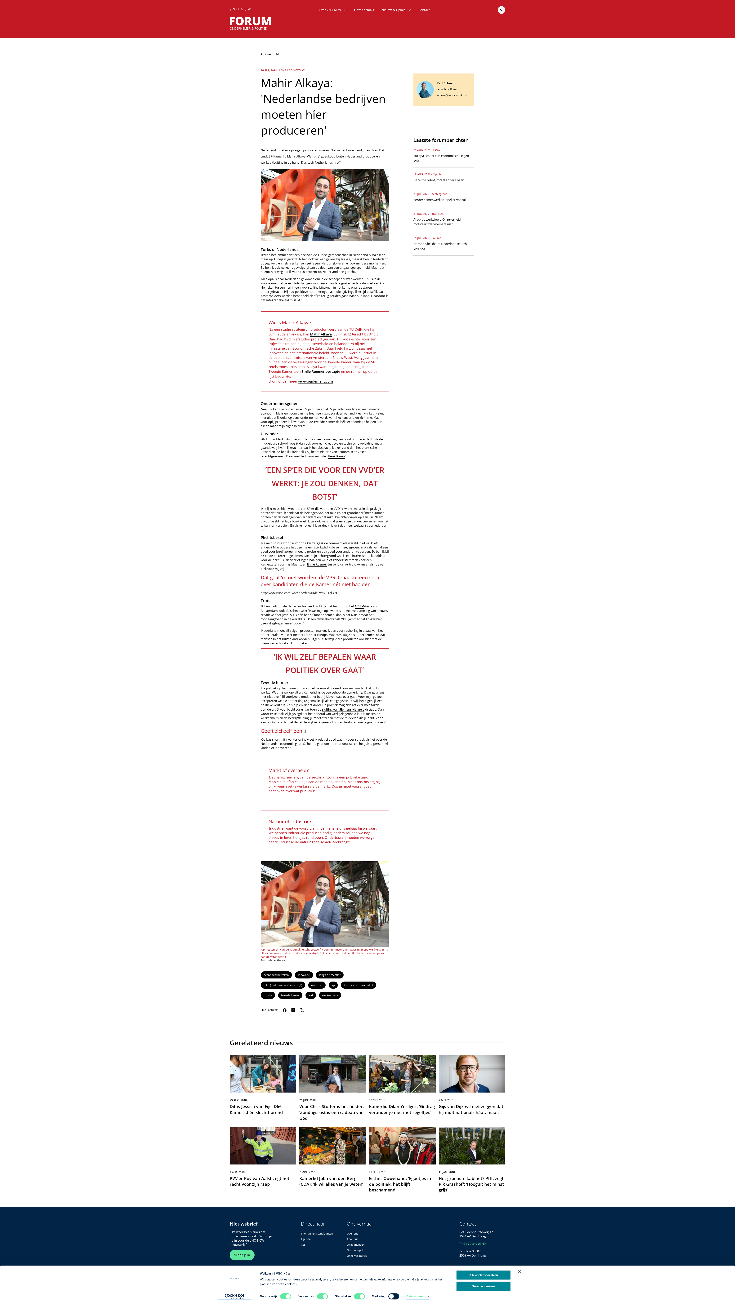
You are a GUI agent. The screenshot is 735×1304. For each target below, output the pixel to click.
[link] (263, 1089)
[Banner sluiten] (519, 1271)
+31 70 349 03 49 (474, 1244)
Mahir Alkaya (321, 334)
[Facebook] (285, 1010)
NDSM (359, 606)
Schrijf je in (242, 1255)
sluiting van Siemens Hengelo (343, 709)
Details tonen (415, 1296)
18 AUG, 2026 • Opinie (427, 174)
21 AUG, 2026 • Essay (426, 150)
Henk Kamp (336, 456)
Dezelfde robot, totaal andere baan (438, 180)
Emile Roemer (317, 564)
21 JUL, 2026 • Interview (428, 213)
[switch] (322, 1296)
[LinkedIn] (293, 1010)
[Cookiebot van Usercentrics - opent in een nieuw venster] (234, 1296)
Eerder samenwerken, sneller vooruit (440, 200)
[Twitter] (302, 1010)
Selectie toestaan (483, 1286)
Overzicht (272, 54)
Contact (424, 10)
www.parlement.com (315, 381)
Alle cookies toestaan (483, 1275)
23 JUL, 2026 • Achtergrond (430, 194)
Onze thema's (364, 10)
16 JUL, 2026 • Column (427, 238)
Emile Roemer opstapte (321, 371)
